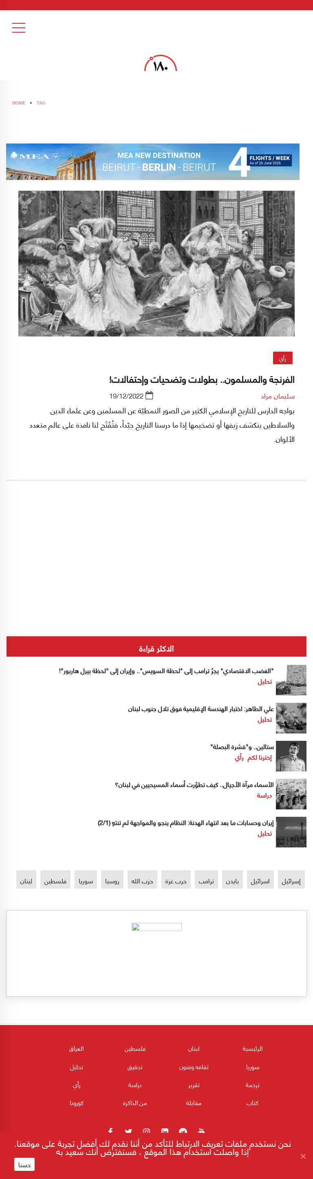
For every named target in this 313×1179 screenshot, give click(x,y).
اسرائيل (260, 880)
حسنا (24, 1164)
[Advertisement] (156, 586)
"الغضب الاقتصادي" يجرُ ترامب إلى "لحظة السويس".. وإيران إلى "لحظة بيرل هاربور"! (166, 670)
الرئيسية (252, 1048)
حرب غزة (176, 880)
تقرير (194, 1084)
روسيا (112, 880)
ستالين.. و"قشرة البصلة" (242, 746)
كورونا (77, 1102)
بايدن (232, 880)
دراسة (264, 794)
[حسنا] (303, 1156)
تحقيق (135, 1066)
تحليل (265, 680)
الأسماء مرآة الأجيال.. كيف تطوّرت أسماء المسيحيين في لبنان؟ (194, 784)
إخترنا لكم (260, 756)
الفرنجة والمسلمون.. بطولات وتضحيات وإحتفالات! (202, 378)
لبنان (26, 880)
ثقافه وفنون (194, 1066)
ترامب (206, 880)
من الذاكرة (135, 1102)
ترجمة (253, 1084)
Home (19, 102)
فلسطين (55, 880)
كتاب (252, 1102)
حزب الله (142, 880)
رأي (282, 357)
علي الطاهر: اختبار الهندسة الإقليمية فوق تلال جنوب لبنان (201, 708)
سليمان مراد (278, 395)
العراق (76, 1048)
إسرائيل (291, 880)
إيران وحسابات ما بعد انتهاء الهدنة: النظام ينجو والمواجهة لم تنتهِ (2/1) (186, 822)
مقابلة (194, 1102)
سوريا (86, 880)
